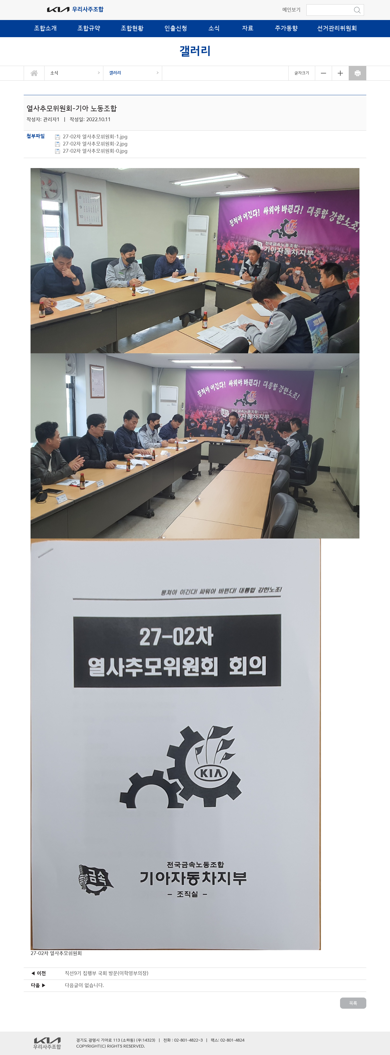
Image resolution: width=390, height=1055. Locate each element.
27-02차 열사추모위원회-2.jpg (96, 144)
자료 (248, 28)
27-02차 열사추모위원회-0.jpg (96, 151)
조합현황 (132, 28)
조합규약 (88, 28)
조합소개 (45, 28)
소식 (214, 28)
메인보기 (291, 10)
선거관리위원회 (337, 28)
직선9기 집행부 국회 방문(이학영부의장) (106, 973)
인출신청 (175, 28)
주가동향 (286, 28)
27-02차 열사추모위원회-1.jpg (96, 137)
